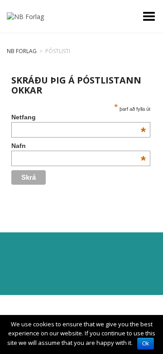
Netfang (78, 117)
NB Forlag (22, 51)
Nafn (78, 145)
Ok (145, 343)
